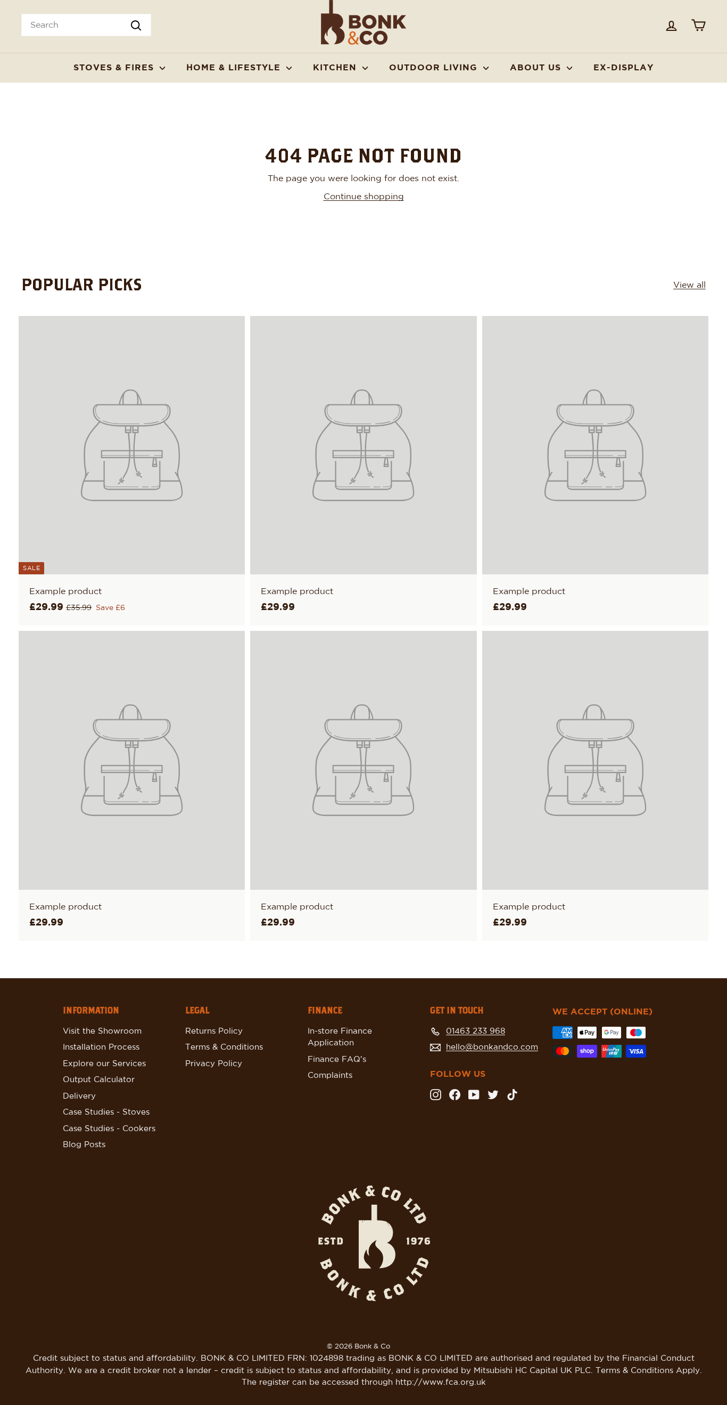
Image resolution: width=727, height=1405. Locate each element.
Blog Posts (84, 1145)
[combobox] (86, 25)
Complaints (330, 1075)
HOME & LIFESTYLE (235, 67)
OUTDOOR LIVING (435, 67)
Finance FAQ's (337, 1059)
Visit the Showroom (102, 1031)
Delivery (79, 1096)
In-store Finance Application (340, 1037)
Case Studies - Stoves (106, 1112)
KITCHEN (336, 67)
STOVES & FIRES (115, 67)
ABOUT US (537, 67)
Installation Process (101, 1047)
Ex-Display (623, 67)
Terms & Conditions (224, 1047)
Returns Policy (214, 1031)
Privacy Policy (213, 1064)
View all (689, 285)
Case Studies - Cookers (109, 1129)
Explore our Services (104, 1064)
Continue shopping (364, 196)
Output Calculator (99, 1080)
